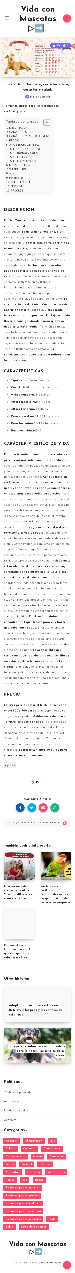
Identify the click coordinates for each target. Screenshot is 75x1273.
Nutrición (33, 1172)
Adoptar (11, 1140)
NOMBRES (18, 186)
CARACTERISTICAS (22, 132)
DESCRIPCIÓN (18, 128)
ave (52, 1140)
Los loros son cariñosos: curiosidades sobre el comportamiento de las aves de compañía (55, 894)
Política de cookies (17, 1110)
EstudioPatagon (51, 1262)
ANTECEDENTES (21, 182)
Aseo (12, 173)
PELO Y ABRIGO (26, 161)
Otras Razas (56, 1172)
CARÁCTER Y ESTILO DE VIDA (29, 136)
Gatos (10, 1164)
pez (24, 1179)
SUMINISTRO (17, 169)
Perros (40, 782)
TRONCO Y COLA (27, 153)
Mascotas (12, 1172)
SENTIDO (21, 157)
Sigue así (10, 765)
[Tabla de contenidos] (47, 122)
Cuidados (29, 1148)
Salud (9, 1226)
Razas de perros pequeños (23, 1219)
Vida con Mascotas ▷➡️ (38, 19)
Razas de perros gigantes (23, 1187)
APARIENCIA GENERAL (24, 145)
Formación (57, 1156)
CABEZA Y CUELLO (28, 149)
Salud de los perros (33, 1226)
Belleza (10, 1148)
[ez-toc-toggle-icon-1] (45, 122)
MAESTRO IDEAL (20, 165)
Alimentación (33, 1140)
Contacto (10, 1120)
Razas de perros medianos (23, 1203)
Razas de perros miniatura (23, 1211)
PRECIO (14, 140)
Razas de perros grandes (22, 1195)
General (27, 1164)
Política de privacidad (18, 1092)
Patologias (16, 178)
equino (37, 1156)
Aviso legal (11, 1101)
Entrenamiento (15, 1156)
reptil (52, 1219)
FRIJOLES (17, 190)
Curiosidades (52, 1148)
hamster (45, 1164)
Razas (39, 1179)
